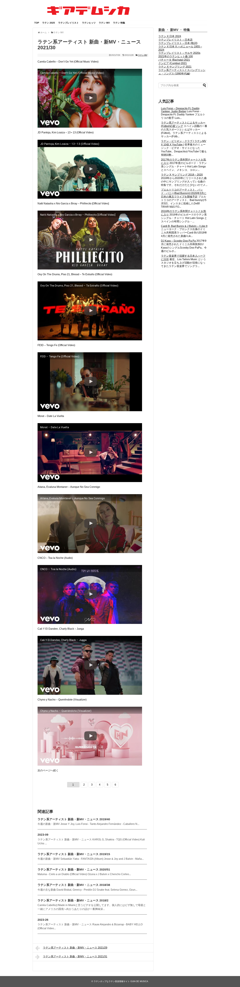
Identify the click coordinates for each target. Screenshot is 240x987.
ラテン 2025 (48, 22)
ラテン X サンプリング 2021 (175, 66)
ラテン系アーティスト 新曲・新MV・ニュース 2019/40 (74, 819)
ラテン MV (104, 22)
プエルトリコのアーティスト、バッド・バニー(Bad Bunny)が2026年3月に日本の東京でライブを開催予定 (183, 193)
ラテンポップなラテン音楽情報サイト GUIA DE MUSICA (121, 981)
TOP (36, 22)
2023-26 (43, 919)
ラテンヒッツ (89, 22)
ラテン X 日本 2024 (169, 36)
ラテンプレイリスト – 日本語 (175, 39)
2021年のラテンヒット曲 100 (175, 56)
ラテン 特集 (119, 22)
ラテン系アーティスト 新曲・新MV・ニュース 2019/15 (74, 854)
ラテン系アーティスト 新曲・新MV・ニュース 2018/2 (73, 900)
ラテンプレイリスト (68, 22)
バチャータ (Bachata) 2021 (174, 59)
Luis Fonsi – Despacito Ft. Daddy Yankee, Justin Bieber (180, 110)
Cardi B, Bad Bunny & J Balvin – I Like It (184, 226)
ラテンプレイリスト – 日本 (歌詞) (177, 43)
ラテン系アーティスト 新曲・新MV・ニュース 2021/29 (75, 947)
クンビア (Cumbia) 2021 (172, 63)
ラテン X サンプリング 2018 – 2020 (182, 174)
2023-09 (43, 834)
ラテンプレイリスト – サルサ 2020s (179, 53)
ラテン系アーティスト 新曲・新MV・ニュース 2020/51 (74, 869)
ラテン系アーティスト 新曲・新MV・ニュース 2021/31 (75, 956)
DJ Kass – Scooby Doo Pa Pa (178, 240)
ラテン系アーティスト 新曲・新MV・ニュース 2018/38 (74, 885)
